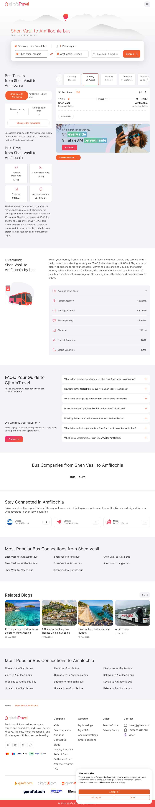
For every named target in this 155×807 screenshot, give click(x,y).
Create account (87, 739)
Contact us (13, 439)
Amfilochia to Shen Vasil (38, 95)
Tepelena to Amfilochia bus (20, 681)
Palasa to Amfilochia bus (117, 688)
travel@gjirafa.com (139, 725)
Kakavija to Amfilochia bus (118, 674)
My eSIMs (83, 730)
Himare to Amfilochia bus (68, 688)
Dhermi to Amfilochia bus (117, 668)
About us (59, 734)
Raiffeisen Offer (63, 759)
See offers (69, 147)
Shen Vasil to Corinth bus (68, 569)
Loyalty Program (63, 749)
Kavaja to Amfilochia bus (117, 681)
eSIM (56, 725)
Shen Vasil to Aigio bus (116, 563)
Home (8, 705)
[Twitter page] (23, 745)
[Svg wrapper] (23, 783)
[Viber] (125, 735)
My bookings (85, 725)
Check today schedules (28, 123)
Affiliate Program (63, 763)
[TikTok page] (31, 745)
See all (145, 595)
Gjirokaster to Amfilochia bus (71, 674)
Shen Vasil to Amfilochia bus (21, 563)
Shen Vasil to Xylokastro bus (21, 556)
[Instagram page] (16, 745)
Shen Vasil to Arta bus (66, 556)
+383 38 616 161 (138, 730)
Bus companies (62, 730)
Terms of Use (110, 725)
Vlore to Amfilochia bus (18, 674)
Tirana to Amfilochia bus (19, 668)
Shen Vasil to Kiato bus (116, 556)
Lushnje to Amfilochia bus (69, 681)
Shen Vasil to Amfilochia (16, 95)
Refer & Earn (61, 754)
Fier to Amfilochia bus (66, 668)
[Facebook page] (8, 745)
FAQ (56, 768)
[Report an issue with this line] (140, 92)
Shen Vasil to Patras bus (68, 563)
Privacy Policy (111, 730)
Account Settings (88, 734)
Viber (132, 734)
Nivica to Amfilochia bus (19, 688)
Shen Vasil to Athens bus (19, 569)
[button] (106, 379)
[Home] (17, 4)
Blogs (57, 744)
